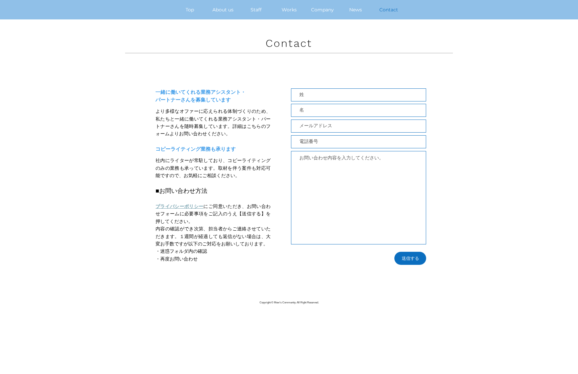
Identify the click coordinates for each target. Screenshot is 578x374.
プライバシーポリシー (179, 206)
